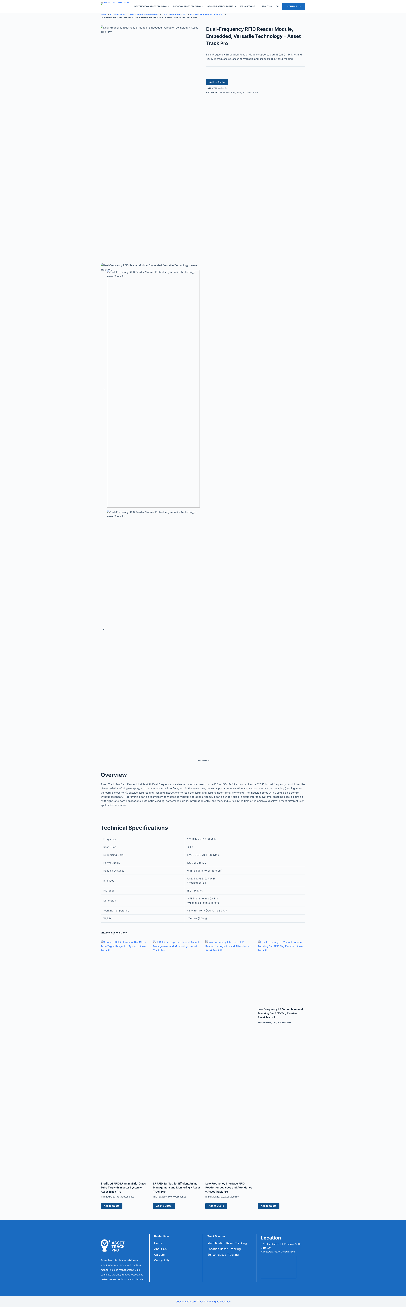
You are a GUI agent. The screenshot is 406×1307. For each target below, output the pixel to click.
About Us (267, 6)
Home (158, 1243)
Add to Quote (217, 82)
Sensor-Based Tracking (220, 6)
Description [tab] (203, 760)
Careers (159, 1254)
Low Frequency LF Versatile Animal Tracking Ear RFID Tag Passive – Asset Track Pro (280, 1013)
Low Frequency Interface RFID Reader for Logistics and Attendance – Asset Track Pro (228, 1187)
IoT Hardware (247, 6)
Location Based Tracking (187, 6)
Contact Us (294, 6)
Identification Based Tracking (150, 6)
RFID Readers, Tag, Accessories (239, 92)
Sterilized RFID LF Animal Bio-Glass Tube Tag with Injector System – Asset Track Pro (123, 1187)
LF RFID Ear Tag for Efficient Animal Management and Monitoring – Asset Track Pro (176, 1187)
